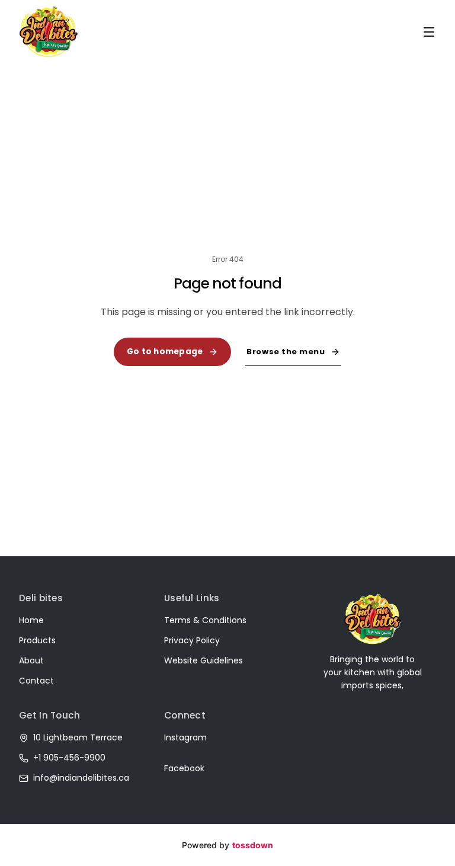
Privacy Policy (192, 640)
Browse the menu (285, 351)
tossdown (252, 845)
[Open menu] (429, 32)
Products (37, 640)
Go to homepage (165, 351)
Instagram (185, 737)
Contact (36, 681)
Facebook (184, 768)
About (31, 660)
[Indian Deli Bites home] (48, 31)
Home (31, 620)
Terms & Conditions (205, 620)
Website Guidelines (203, 660)
